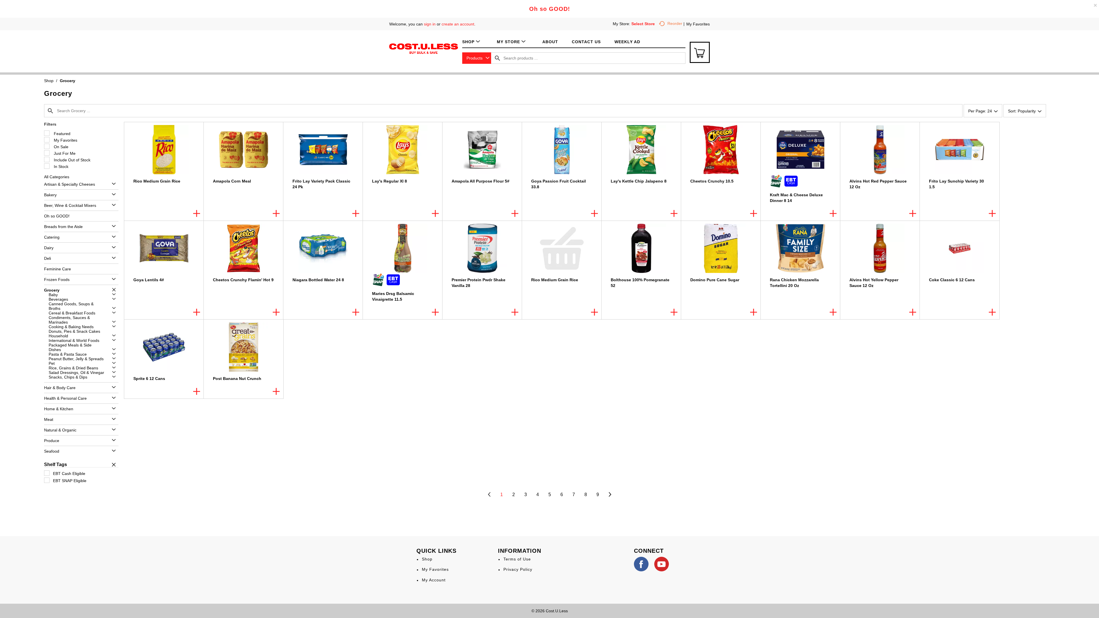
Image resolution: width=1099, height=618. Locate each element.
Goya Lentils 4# (148, 280)
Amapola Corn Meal (232, 181)
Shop (49, 80)
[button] (112, 184)
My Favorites (698, 24)
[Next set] (610, 495)
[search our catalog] (497, 58)
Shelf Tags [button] (55, 464)
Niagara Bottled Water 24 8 (318, 280)
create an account (458, 24)
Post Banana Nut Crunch (237, 378)
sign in (430, 24)
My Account (434, 580)
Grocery (67, 80)
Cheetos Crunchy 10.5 (712, 181)
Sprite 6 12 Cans (149, 378)
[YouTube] (661, 564)
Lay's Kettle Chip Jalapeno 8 (639, 181)
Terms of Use (517, 559)
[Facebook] (641, 564)
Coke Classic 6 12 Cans (952, 280)
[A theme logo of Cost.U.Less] (423, 48)
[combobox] (476, 58)
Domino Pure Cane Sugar (714, 280)
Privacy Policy (517, 569)
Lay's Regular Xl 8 (389, 181)
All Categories (56, 177)
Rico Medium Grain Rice (156, 181)
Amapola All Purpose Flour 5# (480, 181)
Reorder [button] (674, 23)
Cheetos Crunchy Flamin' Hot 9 (243, 280)
